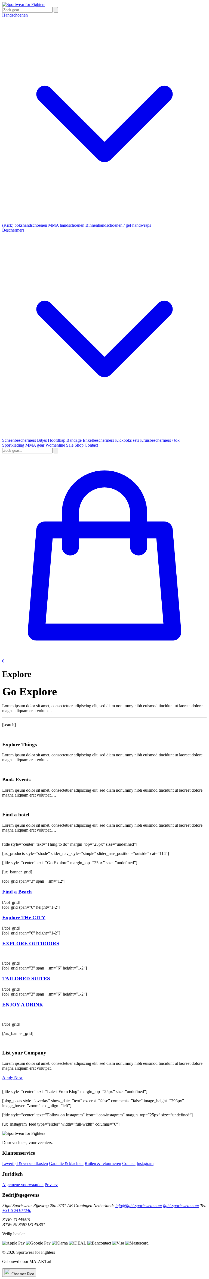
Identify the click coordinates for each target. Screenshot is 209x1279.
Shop (79, 445)
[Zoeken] (56, 10)
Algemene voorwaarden (23, 1184)
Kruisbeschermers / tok (160, 440)
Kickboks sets (127, 440)
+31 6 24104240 (16, 1210)
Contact (91, 445)
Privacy (51, 1184)
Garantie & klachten (66, 1163)
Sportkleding (13, 445)
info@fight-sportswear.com (138, 1205)
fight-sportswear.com (181, 1205)
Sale (69, 445)
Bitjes (42, 440)
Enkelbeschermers (98, 440)
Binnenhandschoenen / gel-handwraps (118, 225)
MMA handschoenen (66, 225)
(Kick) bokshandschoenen (24, 225)
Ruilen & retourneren (103, 1163)
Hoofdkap (56, 440)
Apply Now (12, 1077)
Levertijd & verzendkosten (25, 1163)
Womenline (55, 445)
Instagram (145, 1163)
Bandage (74, 440)
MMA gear (34, 445)
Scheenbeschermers (19, 440)
